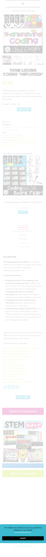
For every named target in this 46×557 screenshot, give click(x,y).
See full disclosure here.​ (23, 532)
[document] (23, 278)
